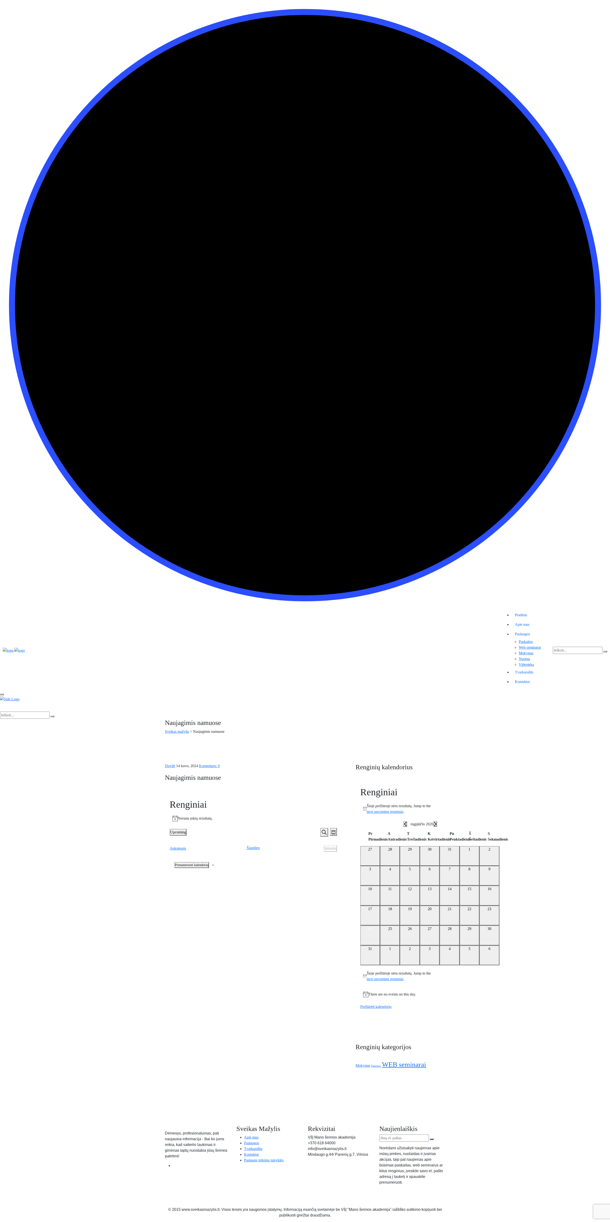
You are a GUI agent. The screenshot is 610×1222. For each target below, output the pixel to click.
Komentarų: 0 (209, 766)
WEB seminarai (404, 1064)
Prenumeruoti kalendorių (191, 865)
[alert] (253, 818)
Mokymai (526, 653)
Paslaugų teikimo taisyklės (264, 1160)
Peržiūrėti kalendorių (375, 1007)
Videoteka (526, 664)
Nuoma (524, 659)
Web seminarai (530, 647)
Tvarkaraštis (524, 672)
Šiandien (253, 848)
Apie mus (522, 624)
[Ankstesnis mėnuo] (405, 824)
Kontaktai (522, 682)
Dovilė (170, 766)
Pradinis (521, 615)
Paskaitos (526, 642)
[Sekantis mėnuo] (435, 824)
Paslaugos (522, 634)
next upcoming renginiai (385, 812)
